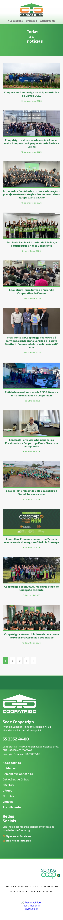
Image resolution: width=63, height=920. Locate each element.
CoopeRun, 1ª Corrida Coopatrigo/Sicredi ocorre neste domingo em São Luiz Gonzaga (31, 540)
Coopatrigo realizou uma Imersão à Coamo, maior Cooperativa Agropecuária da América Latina (31, 143)
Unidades (31, 20)
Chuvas (8, 801)
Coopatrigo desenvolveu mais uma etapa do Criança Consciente (31, 588)
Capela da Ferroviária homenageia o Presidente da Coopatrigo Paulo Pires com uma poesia (31, 443)
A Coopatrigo (15, 20)
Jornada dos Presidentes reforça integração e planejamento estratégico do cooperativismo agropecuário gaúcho (31, 194)
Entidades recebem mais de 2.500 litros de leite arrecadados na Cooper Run (31, 394)
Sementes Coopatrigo (18, 774)
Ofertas (8, 785)
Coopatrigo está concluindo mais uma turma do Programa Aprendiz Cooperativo (31, 636)
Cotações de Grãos (16, 779)
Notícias (8, 796)
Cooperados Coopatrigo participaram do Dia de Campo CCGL (31, 94)
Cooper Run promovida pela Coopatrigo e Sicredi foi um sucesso (31, 492)
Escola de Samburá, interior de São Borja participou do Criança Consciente (31, 244)
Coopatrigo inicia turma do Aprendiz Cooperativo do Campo (31, 291)
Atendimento (48, 20)
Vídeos (7, 790)
